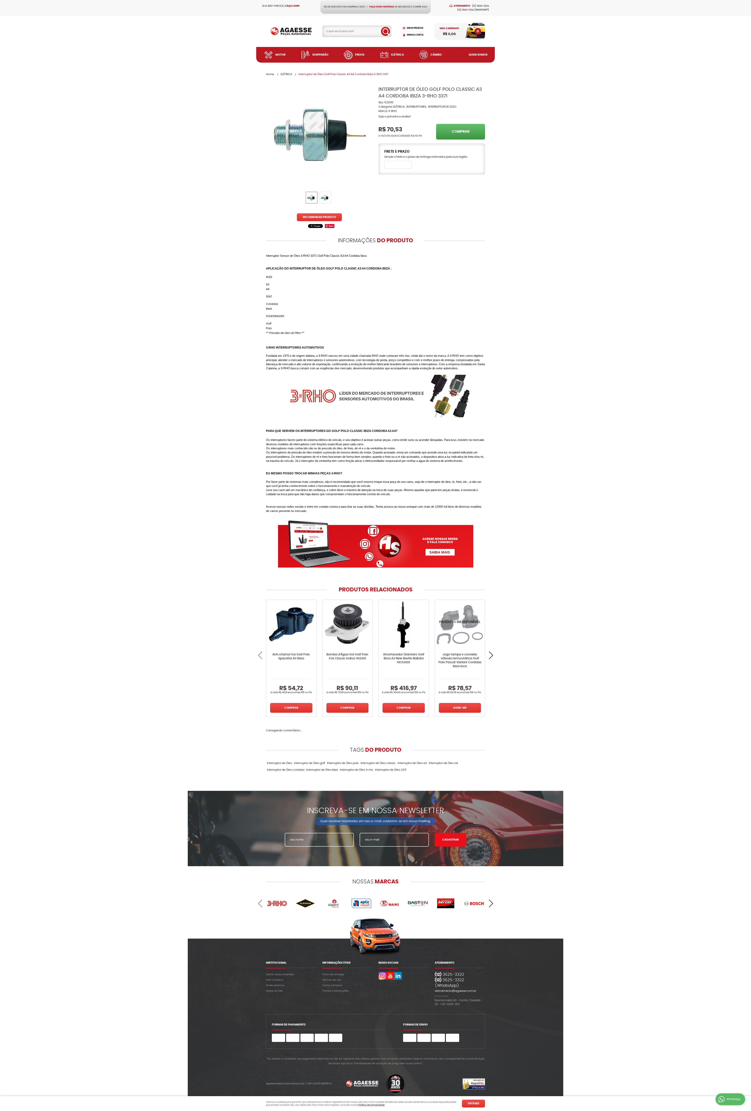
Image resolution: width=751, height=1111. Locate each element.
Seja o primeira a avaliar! (394, 116)
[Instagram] (382, 976)
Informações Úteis (336, 962)
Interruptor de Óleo (279, 763)
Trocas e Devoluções (335, 991)
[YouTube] (390, 976)
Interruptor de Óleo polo (343, 763)
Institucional (276, 962)
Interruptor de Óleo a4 (443, 763)
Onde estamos (275, 985)
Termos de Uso (331, 980)
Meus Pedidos (415, 28)
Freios (359, 54)
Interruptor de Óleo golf (309, 763)
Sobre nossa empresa (280, 974)
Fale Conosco (274, 980)
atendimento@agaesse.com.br (455, 991)
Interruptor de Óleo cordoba (285, 770)
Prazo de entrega (333, 974)
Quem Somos (478, 54)
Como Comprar (332, 985)
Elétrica (397, 54)
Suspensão (320, 54)
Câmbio (436, 54)
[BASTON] (418, 903)
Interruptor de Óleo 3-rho (356, 770)
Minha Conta (415, 35)
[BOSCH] (474, 903)
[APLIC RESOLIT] (361, 903)
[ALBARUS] (305, 903)
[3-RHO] (277, 903)
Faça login (292, 6)
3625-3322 (480, 6)
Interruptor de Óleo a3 (412, 763)
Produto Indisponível (460, 625)
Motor (280, 54)
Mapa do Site (274, 991)
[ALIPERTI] (333, 903)
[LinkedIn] (398, 976)
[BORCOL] (446, 903)
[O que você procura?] (385, 31)
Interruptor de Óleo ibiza (322, 770)
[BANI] (389, 903)
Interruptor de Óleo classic (378, 763)
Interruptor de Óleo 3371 (390, 770)
